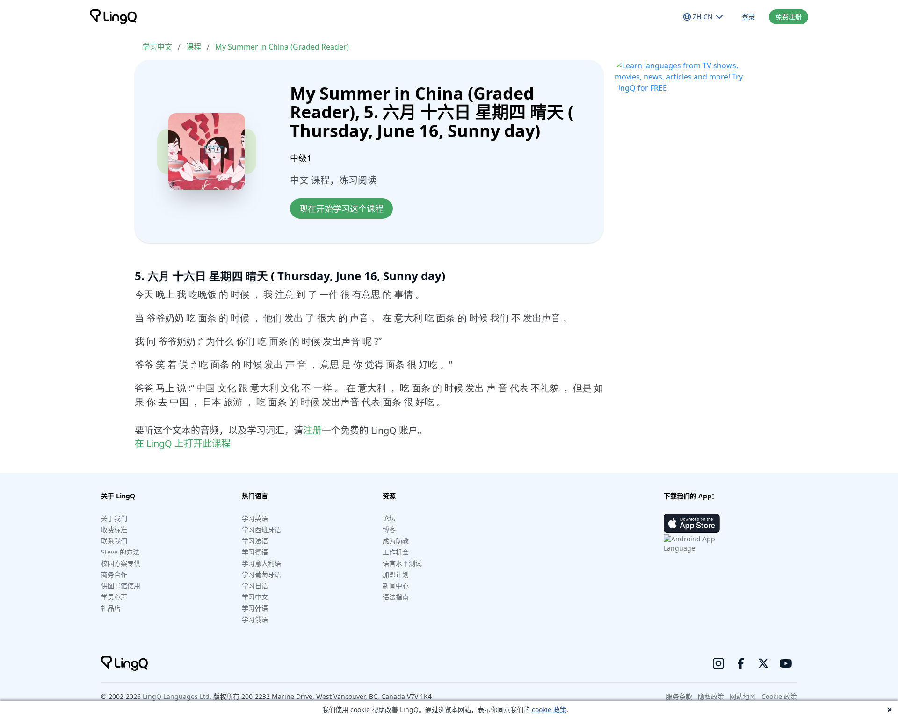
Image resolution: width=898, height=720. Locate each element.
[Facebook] (741, 663)
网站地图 (743, 696)
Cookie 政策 (779, 696)
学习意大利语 (261, 563)
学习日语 (255, 585)
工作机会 (396, 551)
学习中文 (157, 47)
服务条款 (679, 696)
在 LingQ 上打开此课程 (183, 443)
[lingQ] (113, 16)
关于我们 (114, 518)
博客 (389, 529)
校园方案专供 (120, 563)
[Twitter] (763, 663)
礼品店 (111, 608)
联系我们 (114, 540)
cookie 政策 (549, 709)
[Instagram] (718, 663)
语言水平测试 (402, 563)
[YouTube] (786, 663)
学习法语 (255, 540)
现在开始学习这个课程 (341, 208)
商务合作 (114, 574)
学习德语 (255, 551)
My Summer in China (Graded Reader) (282, 47)
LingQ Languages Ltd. (177, 696)
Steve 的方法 (120, 551)
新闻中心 (396, 585)
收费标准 (114, 529)
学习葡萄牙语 (261, 574)
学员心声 (114, 596)
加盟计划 (396, 574)
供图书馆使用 (120, 585)
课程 (193, 47)
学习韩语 (255, 608)
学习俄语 (255, 619)
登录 (748, 16)
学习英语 (255, 518)
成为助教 (396, 540)
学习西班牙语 (261, 529)
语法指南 (396, 596)
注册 (312, 430)
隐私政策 (711, 696)
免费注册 (788, 16)
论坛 (389, 518)
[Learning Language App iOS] (692, 523)
